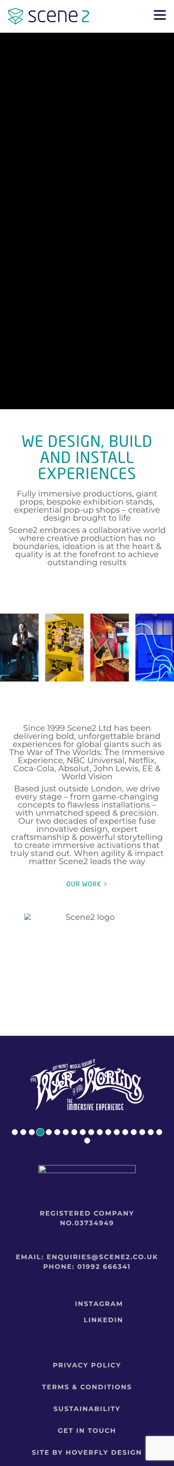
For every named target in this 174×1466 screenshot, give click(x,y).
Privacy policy (87, 1365)
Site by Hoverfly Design (87, 1453)
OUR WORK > (87, 884)
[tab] (15, 1132)
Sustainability (87, 1409)
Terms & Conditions (87, 1387)
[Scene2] (48, 20)
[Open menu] (160, 16)
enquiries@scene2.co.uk (102, 1257)
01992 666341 (104, 1267)
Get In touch (87, 1431)
